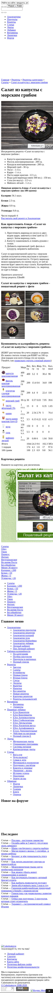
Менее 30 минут (9, 567)
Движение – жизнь (22, 770)
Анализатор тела (21, 638)
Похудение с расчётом (24, 765)
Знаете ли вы (19, 778)
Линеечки (12, 35)
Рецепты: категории (33, 79)
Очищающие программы (25, 744)
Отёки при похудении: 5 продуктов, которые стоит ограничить (24, 900)
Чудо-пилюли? (20, 757)
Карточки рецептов (23, 696)
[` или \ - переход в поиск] (2, 6)
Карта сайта (13, 961)
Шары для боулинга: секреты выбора (30, 848)
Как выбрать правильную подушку (29, 883)
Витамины (12, 32)
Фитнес (5, 557)
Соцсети (11, 956)
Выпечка (17, 685)
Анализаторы (14, 16)
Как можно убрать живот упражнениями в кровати (19, 873)
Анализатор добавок (23, 643)
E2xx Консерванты (22, 715)
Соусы (16, 680)
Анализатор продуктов (24, 630)
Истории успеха (21, 773)
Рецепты (11, 22)
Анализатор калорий (23, 635)
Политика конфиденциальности (23, 967)
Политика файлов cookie (19, 964)
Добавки (11, 30)
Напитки (17, 688)
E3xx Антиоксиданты (24, 717)
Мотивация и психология (26, 762)
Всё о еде (17, 754)
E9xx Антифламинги (23, 728)
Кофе (19, 6)
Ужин (4, 551)
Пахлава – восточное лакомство (27, 840)
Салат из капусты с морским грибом (29, 82)
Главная (5, 79)
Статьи (10, 24)
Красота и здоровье (22, 768)
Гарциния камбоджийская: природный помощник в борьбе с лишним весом (25, 889)
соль (8, 432)
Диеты (10, 27)
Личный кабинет (21, 646)
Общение (11, 781)
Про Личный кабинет (24, 648)
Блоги (16, 792)
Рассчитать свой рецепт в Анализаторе (20, 218)
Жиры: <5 (6, 575)
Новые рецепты (21, 693)
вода (8, 426)
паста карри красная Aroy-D (10, 420)
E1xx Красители (21, 712)
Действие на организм (24, 733)
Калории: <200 (8, 570)
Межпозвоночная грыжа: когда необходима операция (22, 868)
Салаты (5, 82)
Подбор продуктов (22, 656)
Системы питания (22, 746)
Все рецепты (19, 691)
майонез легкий (8, 439)
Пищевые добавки (16, 709)
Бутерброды (19, 672)
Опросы (17, 794)
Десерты (17, 683)
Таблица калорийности (18, 651)
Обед (3, 549)
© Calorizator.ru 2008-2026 (14, 985)
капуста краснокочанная (10, 374)
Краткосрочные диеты (24, 749)
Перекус (5, 554)
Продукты (12, 19)
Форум (11, 6)
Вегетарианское (9, 559)
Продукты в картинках (24, 659)
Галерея (17, 789)
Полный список (21, 662)
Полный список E (22, 736)
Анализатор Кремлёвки (25, 640)
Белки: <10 (6, 573)
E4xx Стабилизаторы (23, 720)
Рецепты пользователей (25, 699)
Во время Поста (9, 562)
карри (9, 413)
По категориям (20, 654)
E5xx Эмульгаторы (22, 723)
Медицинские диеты (23, 741)
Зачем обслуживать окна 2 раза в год (29, 885)
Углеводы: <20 (8, 578)
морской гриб (12, 401)
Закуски (17, 667)
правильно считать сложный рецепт (32, 360)
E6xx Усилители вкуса (24, 725)
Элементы (18, 707)
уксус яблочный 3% (8, 406)
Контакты (12, 959)
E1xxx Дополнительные (25, 731)
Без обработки (8, 565)
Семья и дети (19, 760)
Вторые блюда (20, 678)
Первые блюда (20, 675)
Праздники (18, 776)
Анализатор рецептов (24, 632)
